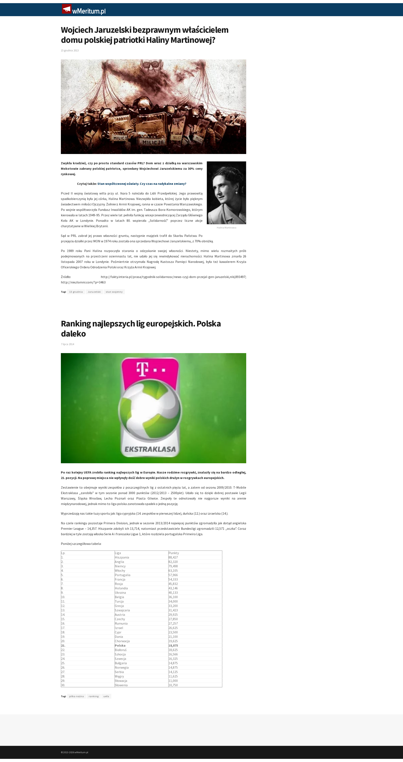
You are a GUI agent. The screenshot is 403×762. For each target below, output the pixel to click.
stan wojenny (114, 291)
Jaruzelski (94, 291)
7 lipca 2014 (67, 344)
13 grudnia (76, 291)
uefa (106, 696)
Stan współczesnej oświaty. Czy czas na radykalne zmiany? (141, 183)
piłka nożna (76, 696)
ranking (94, 696)
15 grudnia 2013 (70, 50)
